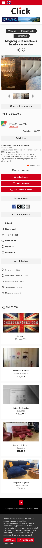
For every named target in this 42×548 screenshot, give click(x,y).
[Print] (23, 207)
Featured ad (10, 252)
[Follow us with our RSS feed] (21, 502)
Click (16, 508)
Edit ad (8, 223)
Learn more (8, 543)
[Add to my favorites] (23, 50)
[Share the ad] (18, 50)
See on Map (13, 127)
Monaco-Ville (27, 30)
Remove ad (10, 229)
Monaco (12, 30)
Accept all (9, 540)
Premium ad (10, 241)
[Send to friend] (28, 207)
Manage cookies (26, 540)
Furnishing (22, 35)
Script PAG (33, 508)
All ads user (23, 177)
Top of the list (11, 235)
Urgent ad (9, 246)
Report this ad (35, 165)
